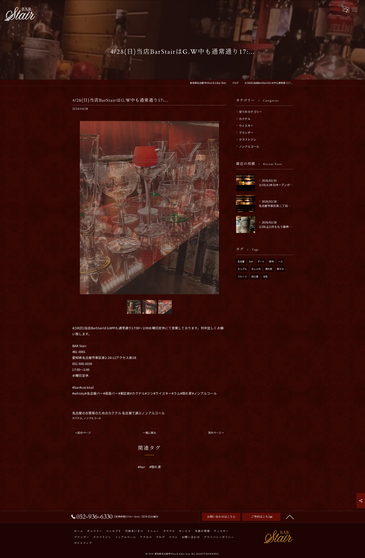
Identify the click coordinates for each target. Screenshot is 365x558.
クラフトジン (247, 139)
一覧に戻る (149, 433)
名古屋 (241, 261)
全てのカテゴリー (250, 112)
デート (261, 261)
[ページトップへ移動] (290, 517)
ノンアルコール (92, 418)
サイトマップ (83, 543)
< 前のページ (83, 433)
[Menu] (354, 9)
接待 (271, 261)
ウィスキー (246, 125)
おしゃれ (256, 268)
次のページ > (216, 433)
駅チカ (280, 268)
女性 (265, 276)
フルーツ (242, 276)
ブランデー (246, 133)
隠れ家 (268, 268)
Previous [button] (76, 207)
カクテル (77, 418)
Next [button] (223, 207)
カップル (242, 268)
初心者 (255, 276)
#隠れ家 (155, 467)
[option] (149, 207)
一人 (280, 261)
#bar (141, 467)
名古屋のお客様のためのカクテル (96, 413)
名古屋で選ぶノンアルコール (143, 413)
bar (251, 261)
